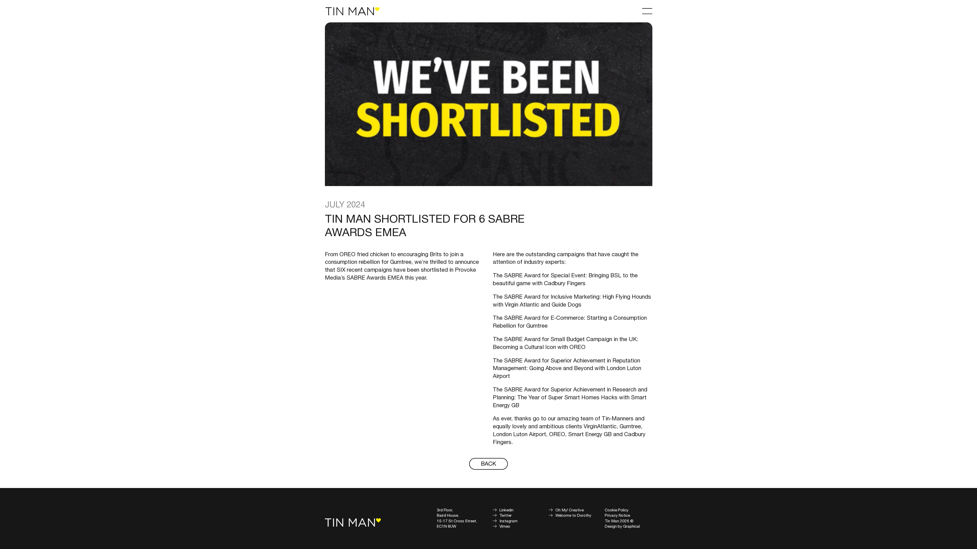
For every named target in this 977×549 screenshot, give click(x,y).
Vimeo (504, 526)
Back (488, 464)
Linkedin (506, 510)
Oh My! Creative (569, 510)
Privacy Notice (617, 515)
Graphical (631, 526)
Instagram (508, 521)
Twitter (505, 515)
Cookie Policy (616, 510)
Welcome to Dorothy (573, 515)
